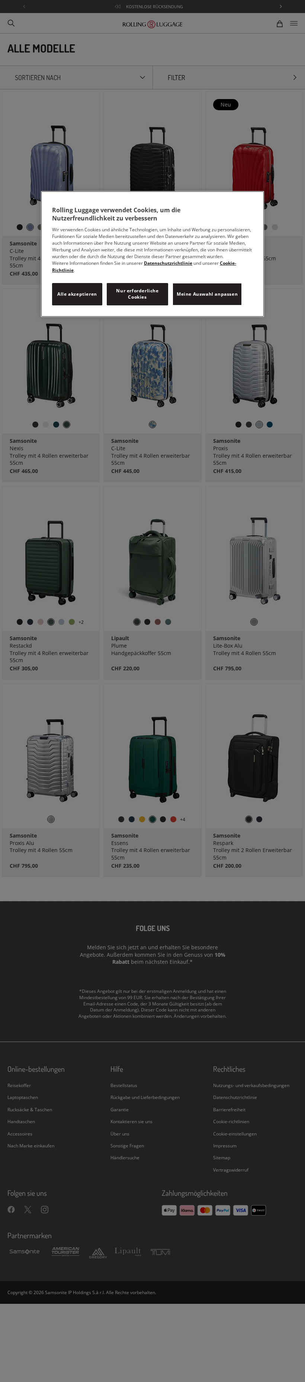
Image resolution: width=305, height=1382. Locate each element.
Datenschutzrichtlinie (168, 263)
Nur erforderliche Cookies (137, 293)
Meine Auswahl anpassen (207, 294)
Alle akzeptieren (77, 294)
